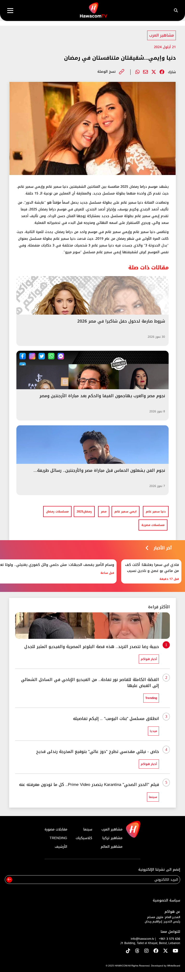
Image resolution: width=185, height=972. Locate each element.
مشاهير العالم (111, 846)
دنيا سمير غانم (156, 511)
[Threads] (137, 951)
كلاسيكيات (84, 838)
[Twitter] (153, 72)
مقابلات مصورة (56, 829)
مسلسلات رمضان (57, 511)
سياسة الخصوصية (166, 900)
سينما (87, 829)
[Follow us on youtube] (175, 951)
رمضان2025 (84, 511)
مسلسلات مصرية (153, 525)
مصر (103, 511)
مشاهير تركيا (112, 838)
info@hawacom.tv (142, 938)
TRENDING (58, 838)
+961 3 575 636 (169, 938)
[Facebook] (161, 72)
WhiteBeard (173, 965)
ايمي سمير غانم (125, 511)
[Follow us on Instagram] (146, 951)
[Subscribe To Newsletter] (9, 880)
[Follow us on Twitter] (165, 951)
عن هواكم (172, 911)
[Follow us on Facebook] (155, 951)
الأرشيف (61, 846)
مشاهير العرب (161, 35)
